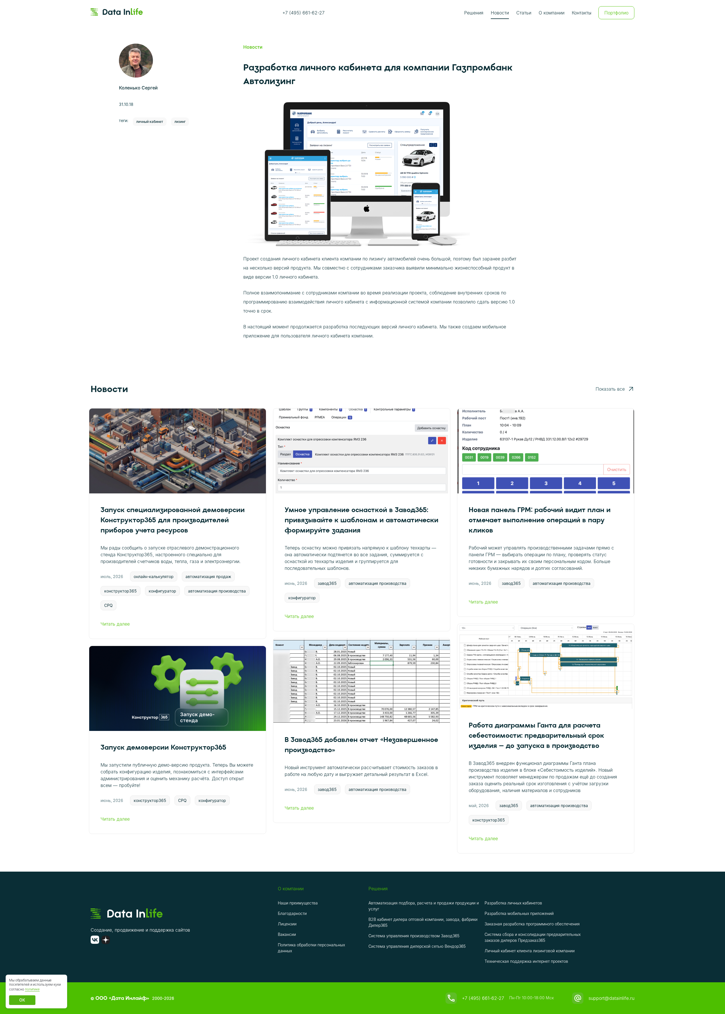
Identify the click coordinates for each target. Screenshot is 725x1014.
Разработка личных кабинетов (513, 902)
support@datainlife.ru (611, 998)
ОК (22, 1000)
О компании (551, 13)
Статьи (523, 13)
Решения (473, 13)
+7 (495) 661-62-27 (303, 13)
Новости (500, 13)
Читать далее (115, 624)
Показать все (610, 389)
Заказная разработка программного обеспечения (532, 923)
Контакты (581, 13)
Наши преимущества (298, 902)
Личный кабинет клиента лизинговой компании (530, 950)
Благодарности (292, 913)
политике (32, 989)
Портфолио (616, 13)
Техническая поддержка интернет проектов (526, 961)
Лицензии (287, 923)
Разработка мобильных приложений (519, 913)
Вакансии (287, 934)
